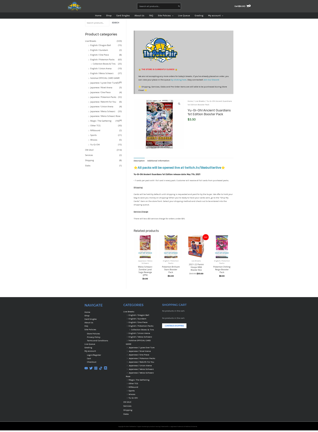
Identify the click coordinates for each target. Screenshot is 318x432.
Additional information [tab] (158, 160)
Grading (88, 347)
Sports (93, 135)
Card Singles (90, 319)
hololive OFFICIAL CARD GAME (105, 78)
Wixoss (93, 139)
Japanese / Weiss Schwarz (102, 111)
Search (115, 22)
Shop (86, 315)
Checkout (91, 362)
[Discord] (105, 368)
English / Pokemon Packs (102, 59)
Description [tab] (139, 160)
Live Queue (89, 344)
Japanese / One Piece (100, 92)
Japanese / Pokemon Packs (103, 97)
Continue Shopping (174, 325)
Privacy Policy (93, 337)
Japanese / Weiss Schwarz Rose (105, 116)
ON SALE (89, 149)
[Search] (179, 6)
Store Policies (93, 333)
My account (90, 351)
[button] (172, 15)
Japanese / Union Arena (101, 106)
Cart (89, 358)
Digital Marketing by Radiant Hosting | (149, 426)
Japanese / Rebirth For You (103, 101)
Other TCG (95, 125)
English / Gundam (99, 50)
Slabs (87, 165)
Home (190, 101)
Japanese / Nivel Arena (101, 87)
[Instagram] (96, 368)
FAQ (86, 326)
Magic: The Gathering (100, 120)
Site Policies (90, 329)
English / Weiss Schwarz (102, 73)
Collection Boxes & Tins (104, 63)
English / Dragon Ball (100, 45)
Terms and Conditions (97, 340)
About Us (88, 322)
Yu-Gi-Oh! (95, 144)
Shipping (89, 160)
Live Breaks (90, 41)
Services (89, 155)
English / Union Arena (101, 68)
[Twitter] (91, 368)
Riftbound (95, 130)
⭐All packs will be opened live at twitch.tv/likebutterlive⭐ (179, 167)
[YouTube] (86, 368)
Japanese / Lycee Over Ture (103, 82)
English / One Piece (99, 54)
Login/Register (94, 355)
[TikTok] (100, 368)
